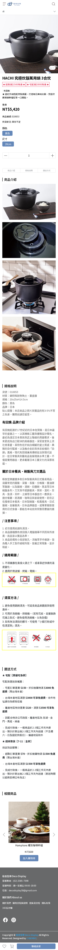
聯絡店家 (36, 946)
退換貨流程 (34, 903)
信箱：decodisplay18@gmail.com (19, 890)
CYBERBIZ (31, 938)
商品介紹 (11, 170)
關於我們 (6, 903)
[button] (54, 835)
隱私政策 (46, 903)
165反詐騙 (7, 907)
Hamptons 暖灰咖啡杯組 (29, 845)
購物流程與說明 (20, 903)
